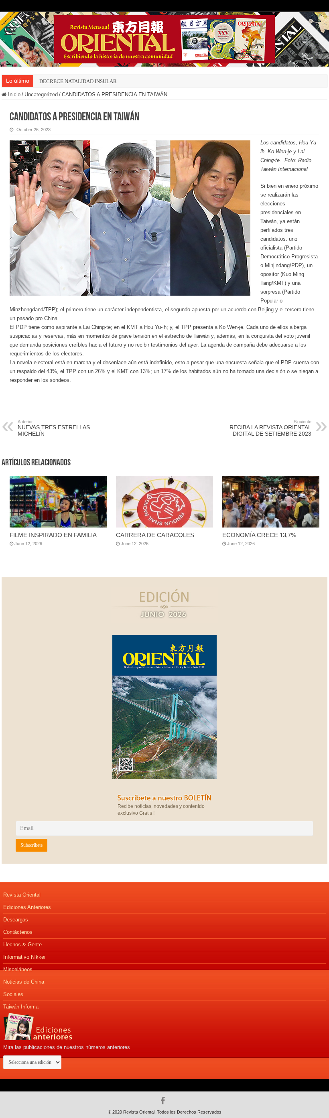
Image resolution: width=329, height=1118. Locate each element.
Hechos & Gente (22, 944)
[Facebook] (164, 1100)
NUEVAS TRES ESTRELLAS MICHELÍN (54, 428)
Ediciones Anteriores (27, 907)
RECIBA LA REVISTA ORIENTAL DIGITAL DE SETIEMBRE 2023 (270, 428)
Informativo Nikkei (24, 957)
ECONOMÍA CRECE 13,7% (259, 535)
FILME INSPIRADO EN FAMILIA (53, 535)
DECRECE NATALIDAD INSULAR (78, 81)
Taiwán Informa (21, 1007)
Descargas (15, 920)
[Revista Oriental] (164, 37)
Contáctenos (17, 932)
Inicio (13, 94)
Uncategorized (41, 94)
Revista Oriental (22, 895)
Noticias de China (23, 982)
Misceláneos (17, 969)
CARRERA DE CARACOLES (155, 535)
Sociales (13, 994)
